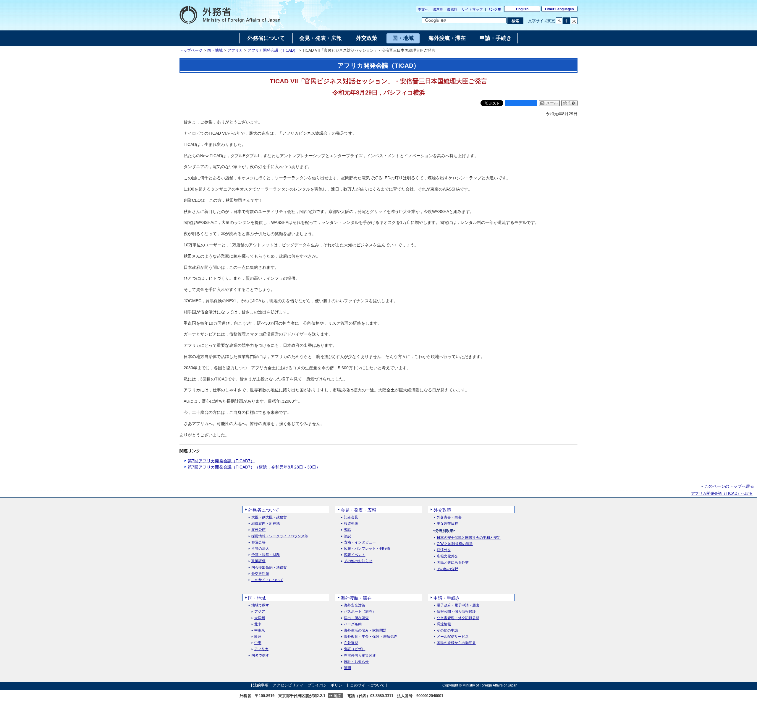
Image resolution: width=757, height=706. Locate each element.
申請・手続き (447, 598)
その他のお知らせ (358, 561)
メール (552, 103)
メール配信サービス (453, 637)
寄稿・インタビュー (360, 542)
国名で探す (260, 656)
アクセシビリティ (288, 685)
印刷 (571, 103)
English (522, 9)
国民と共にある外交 (453, 563)
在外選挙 (351, 643)
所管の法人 (260, 549)
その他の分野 (447, 569)
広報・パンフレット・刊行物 (367, 549)
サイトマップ (472, 9)
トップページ (191, 50)
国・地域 (215, 50)
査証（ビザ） (354, 649)
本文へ (423, 9)
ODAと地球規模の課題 (455, 544)
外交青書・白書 (449, 517)
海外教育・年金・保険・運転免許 (370, 637)
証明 (347, 668)
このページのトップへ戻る (729, 486)
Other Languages (559, 9)
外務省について (263, 510)
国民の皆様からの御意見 (456, 643)
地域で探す (260, 605)
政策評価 (258, 561)
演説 (347, 536)
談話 (347, 530)
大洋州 (259, 618)
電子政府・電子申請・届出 (458, 605)
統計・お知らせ (356, 662)
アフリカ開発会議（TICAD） (272, 50)
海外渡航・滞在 (356, 598)
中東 (257, 643)
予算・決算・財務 (265, 555)
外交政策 (442, 510)
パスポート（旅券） (360, 612)
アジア (259, 612)
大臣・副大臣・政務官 (269, 517)
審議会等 (258, 542)
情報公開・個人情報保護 (456, 612)
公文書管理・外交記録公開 (458, 618)
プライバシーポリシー (327, 685)
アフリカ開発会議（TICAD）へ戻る (722, 494)
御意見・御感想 (445, 9)
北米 (257, 624)
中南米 (259, 630)
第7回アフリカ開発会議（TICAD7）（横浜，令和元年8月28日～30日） (254, 467)
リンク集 (494, 9)
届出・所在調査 (356, 618)
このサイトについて (267, 580)
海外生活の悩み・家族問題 (365, 630)
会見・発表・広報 (358, 510)
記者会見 (351, 517)
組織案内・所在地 (265, 524)
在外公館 (258, 530)
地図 (338, 696)
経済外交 (444, 550)
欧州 (257, 637)
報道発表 (351, 524)
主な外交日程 (447, 524)
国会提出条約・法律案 (269, 568)
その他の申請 (447, 630)
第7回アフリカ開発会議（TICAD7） (221, 460)
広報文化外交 (447, 556)
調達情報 (444, 624)
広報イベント (354, 555)
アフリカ (235, 50)
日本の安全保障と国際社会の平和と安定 (469, 538)
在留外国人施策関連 (360, 656)
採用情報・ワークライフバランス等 (279, 536)
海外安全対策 (354, 605)
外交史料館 (260, 574)
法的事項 (260, 685)
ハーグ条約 (353, 624)
